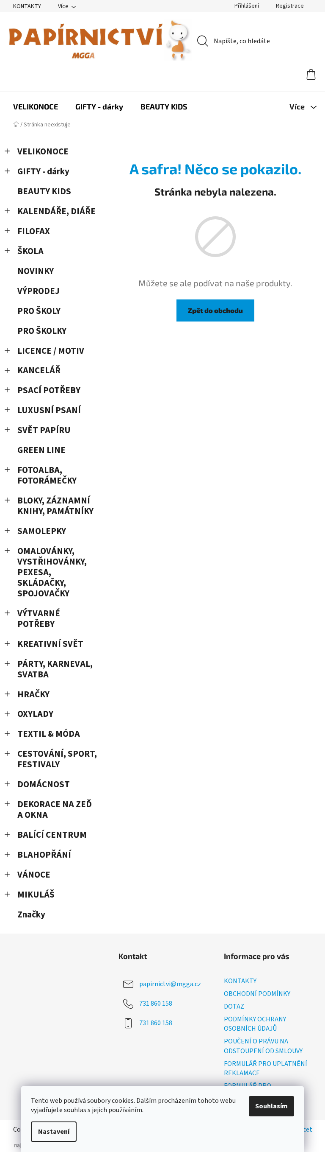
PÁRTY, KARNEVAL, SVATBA (55, 669)
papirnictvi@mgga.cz (170, 984)
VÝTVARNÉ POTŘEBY (38, 618)
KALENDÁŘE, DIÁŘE (56, 211)
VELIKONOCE (43, 151)
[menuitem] (35, 106)
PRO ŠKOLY (39, 311)
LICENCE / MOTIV (50, 351)
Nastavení (53, 1131)
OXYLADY (35, 714)
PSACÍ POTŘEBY (48, 390)
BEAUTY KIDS (44, 191)
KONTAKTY (27, 6)
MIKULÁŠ (36, 895)
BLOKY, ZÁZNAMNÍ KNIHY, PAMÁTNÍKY (55, 506)
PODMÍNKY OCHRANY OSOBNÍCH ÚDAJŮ (255, 1024)
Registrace (290, 6)
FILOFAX (33, 231)
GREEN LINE (41, 450)
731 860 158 (155, 1003)
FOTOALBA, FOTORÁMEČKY (47, 475)
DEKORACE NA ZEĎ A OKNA (54, 809)
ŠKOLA (30, 251)
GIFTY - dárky (43, 171)
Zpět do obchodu (215, 310)
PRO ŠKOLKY (41, 331)
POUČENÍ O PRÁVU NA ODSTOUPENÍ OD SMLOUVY (263, 1046)
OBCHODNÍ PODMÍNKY (257, 993)
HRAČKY (33, 694)
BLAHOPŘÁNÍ (44, 855)
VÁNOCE (33, 875)
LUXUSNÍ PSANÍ (49, 410)
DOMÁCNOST (43, 784)
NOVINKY (35, 271)
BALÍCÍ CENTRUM (52, 835)
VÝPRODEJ (38, 291)
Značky (31, 915)
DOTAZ (234, 1006)
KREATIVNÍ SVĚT (50, 644)
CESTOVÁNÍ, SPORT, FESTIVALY (57, 759)
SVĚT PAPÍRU (44, 430)
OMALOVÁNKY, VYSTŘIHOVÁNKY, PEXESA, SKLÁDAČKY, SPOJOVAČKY (52, 572)
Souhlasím (271, 1106)
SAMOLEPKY (41, 531)
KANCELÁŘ (39, 370)
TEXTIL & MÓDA (48, 734)
